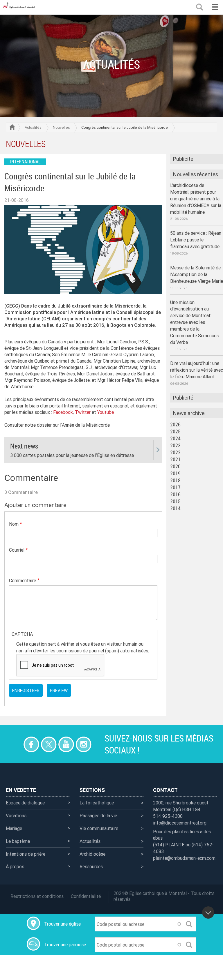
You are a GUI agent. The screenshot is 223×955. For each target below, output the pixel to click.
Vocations (16, 815)
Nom (14, 524)
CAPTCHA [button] (22, 634)
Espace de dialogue (25, 803)
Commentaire (22, 580)
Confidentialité (86, 896)
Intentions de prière (25, 854)
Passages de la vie (98, 815)
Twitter (83, 412)
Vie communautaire (99, 828)
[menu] (215, 7)
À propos (15, 866)
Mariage (14, 828)
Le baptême (18, 841)
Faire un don (14, 744)
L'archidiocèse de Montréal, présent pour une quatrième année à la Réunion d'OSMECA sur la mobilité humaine (195, 198)
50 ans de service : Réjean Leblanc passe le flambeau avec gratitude (195, 239)
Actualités (33, 127)
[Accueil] (20, 7)
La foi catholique (97, 803)
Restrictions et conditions (37, 896)
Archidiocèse (92, 854)
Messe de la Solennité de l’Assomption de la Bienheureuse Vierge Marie (196, 274)
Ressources (91, 866)
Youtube (105, 412)
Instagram (83, 744)
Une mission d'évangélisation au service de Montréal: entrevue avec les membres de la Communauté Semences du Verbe (194, 322)
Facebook (63, 412)
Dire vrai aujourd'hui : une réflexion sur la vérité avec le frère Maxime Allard (196, 369)
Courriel (16, 550)
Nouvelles (61, 127)
